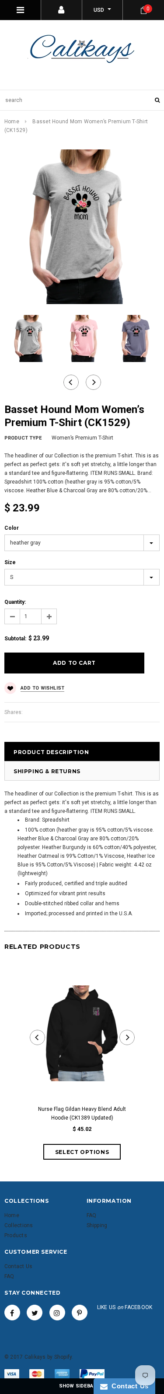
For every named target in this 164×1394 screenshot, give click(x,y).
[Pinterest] (79, 1312)
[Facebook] (12, 1312)
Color (11, 528)
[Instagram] (57, 1312)
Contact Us (128, 1386)
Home (11, 121)
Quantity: (15, 602)
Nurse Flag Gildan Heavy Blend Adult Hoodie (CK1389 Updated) (82, 1113)
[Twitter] (34, 1312)
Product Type (23, 438)
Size (10, 562)
